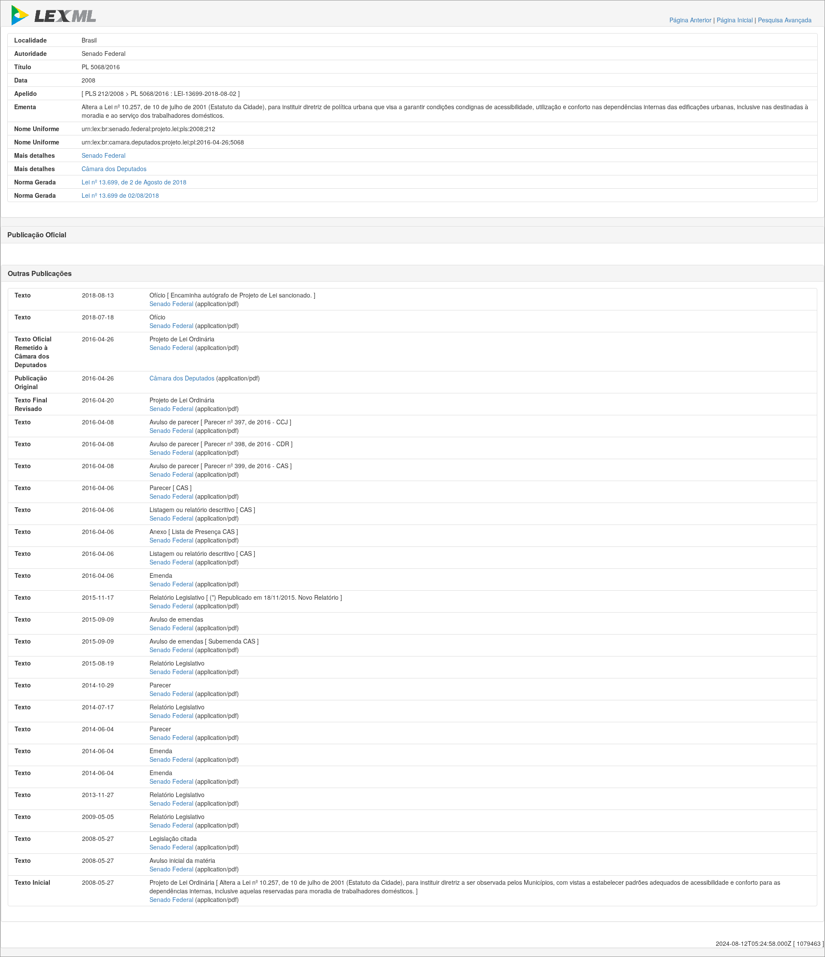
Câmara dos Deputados (114, 168)
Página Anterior (690, 19)
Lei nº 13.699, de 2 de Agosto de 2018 (134, 182)
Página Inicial (735, 19)
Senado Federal (103, 155)
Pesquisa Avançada (785, 19)
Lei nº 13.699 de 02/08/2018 (120, 195)
